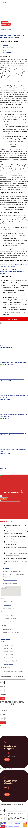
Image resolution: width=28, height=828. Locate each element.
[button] (5, 22)
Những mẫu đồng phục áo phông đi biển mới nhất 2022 (12, 379)
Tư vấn (14, 35)
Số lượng (2, 694)
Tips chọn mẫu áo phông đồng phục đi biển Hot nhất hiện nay (13, 433)
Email (1, 690)
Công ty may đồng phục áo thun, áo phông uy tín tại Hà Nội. (13, 362)
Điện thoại (6, 756)
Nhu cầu (2, 718)
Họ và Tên (2, 682)
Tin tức (9, 35)
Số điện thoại (3, 686)
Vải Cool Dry (3, 468)
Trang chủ (3, 35)
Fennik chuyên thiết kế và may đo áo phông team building (12, 345)
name (5, 753)
